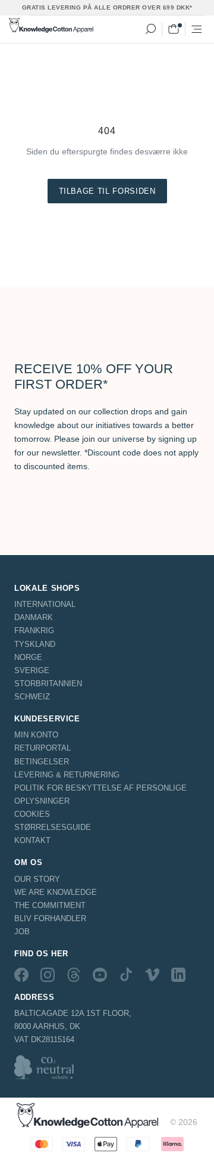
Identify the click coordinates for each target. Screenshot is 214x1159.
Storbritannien (48, 683)
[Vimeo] (152, 974)
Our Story (37, 879)
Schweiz (32, 696)
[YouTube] (100, 974)
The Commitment (50, 905)
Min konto (36, 734)
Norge (28, 657)
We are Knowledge (55, 892)
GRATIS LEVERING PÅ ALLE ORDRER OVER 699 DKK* (107, 7)
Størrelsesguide (52, 827)
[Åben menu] (196, 29)
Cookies (32, 814)
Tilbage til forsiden (107, 191)
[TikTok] (126, 974)
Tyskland (34, 644)
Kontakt (32, 840)
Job (22, 931)
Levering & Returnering (66, 774)
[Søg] (150, 29)
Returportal (42, 747)
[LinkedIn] (178, 974)
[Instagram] (47, 974)
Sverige (31, 670)
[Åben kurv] (173, 29)
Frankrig (34, 630)
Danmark (33, 617)
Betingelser (41, 761)
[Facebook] (21, 974)
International (44, 604)
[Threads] (74, 974)
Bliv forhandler (50, 918)
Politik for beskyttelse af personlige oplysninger (100, 794)
